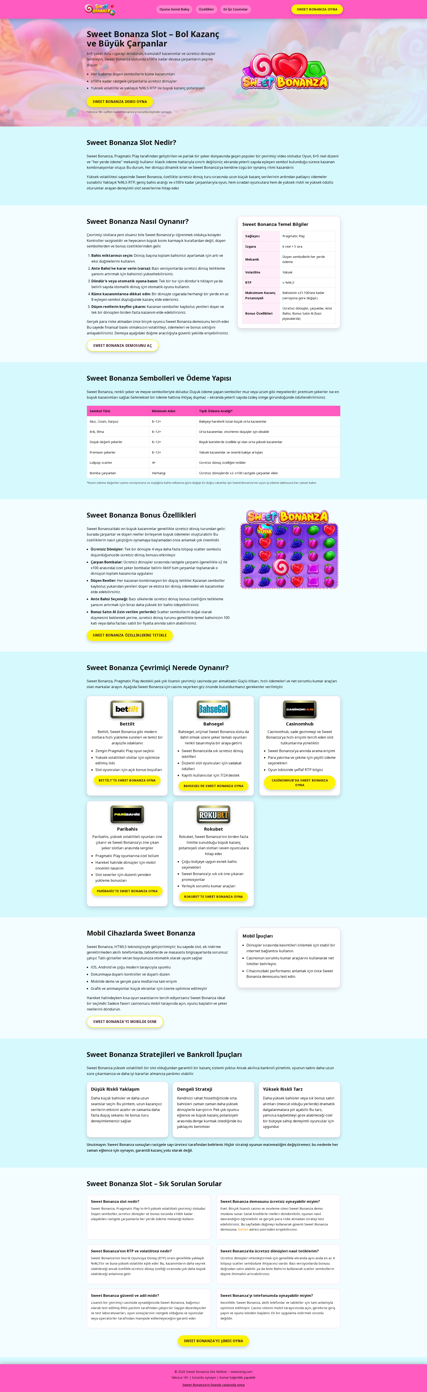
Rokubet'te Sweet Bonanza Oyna (213, 896)
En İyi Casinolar (236, 9)
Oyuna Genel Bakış (174, 9)
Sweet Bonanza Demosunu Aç (122, 345)
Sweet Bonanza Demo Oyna (120, 101)
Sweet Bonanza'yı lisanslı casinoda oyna (214, 1385)
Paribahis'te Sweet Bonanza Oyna (127, 891)
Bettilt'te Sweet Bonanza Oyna (127, 780)
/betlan (242, 1229)
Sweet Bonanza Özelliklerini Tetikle (130, 635)
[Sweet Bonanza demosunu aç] (286, 73)
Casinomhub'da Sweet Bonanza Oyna (300, 782)
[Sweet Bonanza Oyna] (289, 550)
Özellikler (206, 9)
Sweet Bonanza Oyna (317, 9)
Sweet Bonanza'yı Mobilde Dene (125, 1021)
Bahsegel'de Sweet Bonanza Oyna (213, 786)
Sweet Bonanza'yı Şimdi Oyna (213, 1341)
